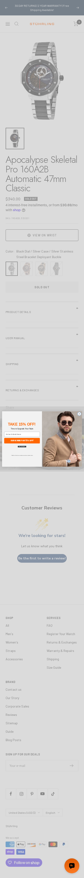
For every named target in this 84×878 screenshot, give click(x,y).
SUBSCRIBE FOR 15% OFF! (22, 440)
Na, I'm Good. (22, 446)
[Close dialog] (79, 414)
